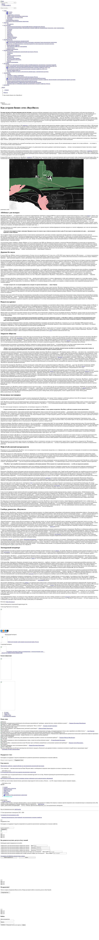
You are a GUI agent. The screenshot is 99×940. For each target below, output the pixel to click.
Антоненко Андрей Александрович (11, 749)
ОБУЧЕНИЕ (6, 63)
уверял (33, 558)
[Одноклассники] (3, 631)
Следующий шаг (5, 892)
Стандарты (6, 793)
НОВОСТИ (6, 22)
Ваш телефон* (49, 853)
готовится (29, 157)
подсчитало (20, 338)
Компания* (34, 850)
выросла (87, 371)
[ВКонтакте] (1, 631)
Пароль (2, 922)
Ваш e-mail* (46, 851)
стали (50, 330)
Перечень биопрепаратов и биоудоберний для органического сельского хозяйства (21, 817)
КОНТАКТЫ (6, 85)
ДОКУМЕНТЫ (6, 73)
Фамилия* (33, 847)
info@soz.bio (41, 804)
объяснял (52, 526)
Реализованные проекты (12, 20)
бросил (89, 215)
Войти (26, 857)
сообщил (26, 582)
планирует (89, 150)
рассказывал (57, 485)
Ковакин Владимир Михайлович (77, 723)
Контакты (5, 792)
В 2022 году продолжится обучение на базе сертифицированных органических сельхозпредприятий (31, 64)
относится (67, 596)
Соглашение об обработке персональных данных (13, 856)
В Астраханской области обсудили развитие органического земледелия (18, 772)
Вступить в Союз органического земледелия (17, 21)
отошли (51, 371)
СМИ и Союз (6, 791)
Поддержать (4, 829)
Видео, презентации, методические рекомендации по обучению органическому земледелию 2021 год (31, 66)
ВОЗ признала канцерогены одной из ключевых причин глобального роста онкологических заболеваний (27, 778)
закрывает (60, 357)
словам (84, 388)
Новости (5, 92)
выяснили (25, 125)
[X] (7, 631)
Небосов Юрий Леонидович (45, 728)
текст (31, 483)
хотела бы (31, 573)
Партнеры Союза (7, 789)
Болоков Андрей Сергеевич (50, 725)
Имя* (32, 845)
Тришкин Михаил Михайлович (67, 737)
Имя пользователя (5, 919)
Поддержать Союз (19, 760)
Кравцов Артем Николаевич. (76, 742)
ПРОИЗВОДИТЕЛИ (8, 39)
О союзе (5, 787)
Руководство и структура (9, 788)
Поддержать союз (7, 796)
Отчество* (33, 848)
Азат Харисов (90, 731)
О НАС (5, 10)
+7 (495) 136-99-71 (6, 801)
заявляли (68, 340)
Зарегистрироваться (8, 857)
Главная (6, 90)
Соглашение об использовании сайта (10, 815)
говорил (10, 539)
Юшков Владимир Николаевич (36, 745)
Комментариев (4, 632)
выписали (48, 477)
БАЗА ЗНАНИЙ (7, 25)
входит (83, 366)
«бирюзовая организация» (29, 539)
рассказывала (58, 534)
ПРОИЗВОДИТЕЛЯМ (8, 50)
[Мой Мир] (5, 631)
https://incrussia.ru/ (10, 601)
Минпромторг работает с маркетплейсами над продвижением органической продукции (22, 765)
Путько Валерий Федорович (58, 740)
